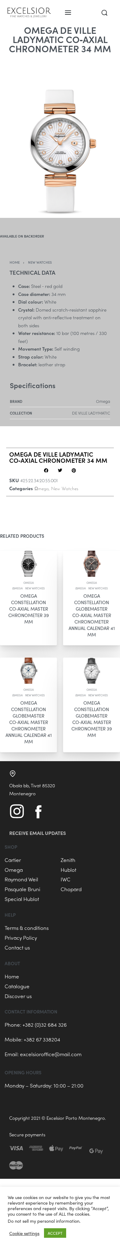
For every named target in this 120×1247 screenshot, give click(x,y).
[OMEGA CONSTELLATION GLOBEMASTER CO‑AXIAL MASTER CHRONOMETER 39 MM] (91, 670)
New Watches (40, 262)
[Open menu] (68, 12)
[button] (46, 470)
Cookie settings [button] (24, 1233)
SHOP (11, 847)
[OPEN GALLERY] (60, 135)
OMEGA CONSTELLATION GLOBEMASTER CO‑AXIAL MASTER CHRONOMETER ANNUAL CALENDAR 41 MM (92, 615)
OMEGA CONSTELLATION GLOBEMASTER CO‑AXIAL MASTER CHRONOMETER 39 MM (91, 718)
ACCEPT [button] (55, 1233)
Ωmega (41, 489)
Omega (28, 582)
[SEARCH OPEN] (104, 13)
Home (15, 262)
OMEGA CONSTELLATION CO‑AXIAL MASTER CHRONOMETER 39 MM (28, 608)
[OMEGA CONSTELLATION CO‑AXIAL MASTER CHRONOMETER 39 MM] (28, 564)
